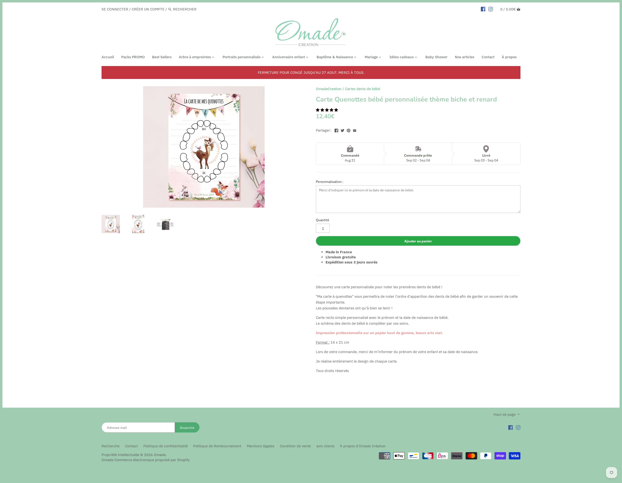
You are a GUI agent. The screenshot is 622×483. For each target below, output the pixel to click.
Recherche (111, 446)
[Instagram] (518, 427)
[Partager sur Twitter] (342, 129)
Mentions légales (260, 446)
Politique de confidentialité (165, 446)
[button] (327, 110)
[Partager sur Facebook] (336, 129)
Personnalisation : (329, 182)
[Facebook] (510, 427)
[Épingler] (348, 129)
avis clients (325, 446)
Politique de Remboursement (217, 446)
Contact (131, 446)
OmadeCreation (329, 88)
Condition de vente (295, 446)
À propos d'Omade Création (363, 446)
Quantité (322, 220)
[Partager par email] (354, 129)
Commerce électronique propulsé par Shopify (152, 460)
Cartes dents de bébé (362, 88)
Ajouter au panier (418, 241)
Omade (160, 454)
